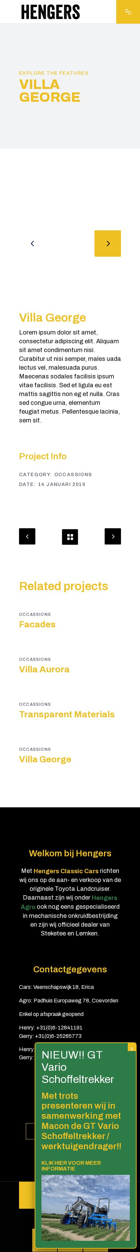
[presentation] (32, 243)
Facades (37, 624)
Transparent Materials (67, 714)
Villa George (45, 759)
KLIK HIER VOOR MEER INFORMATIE (71, 1166)
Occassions (73, 474)
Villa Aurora (44, 669)
